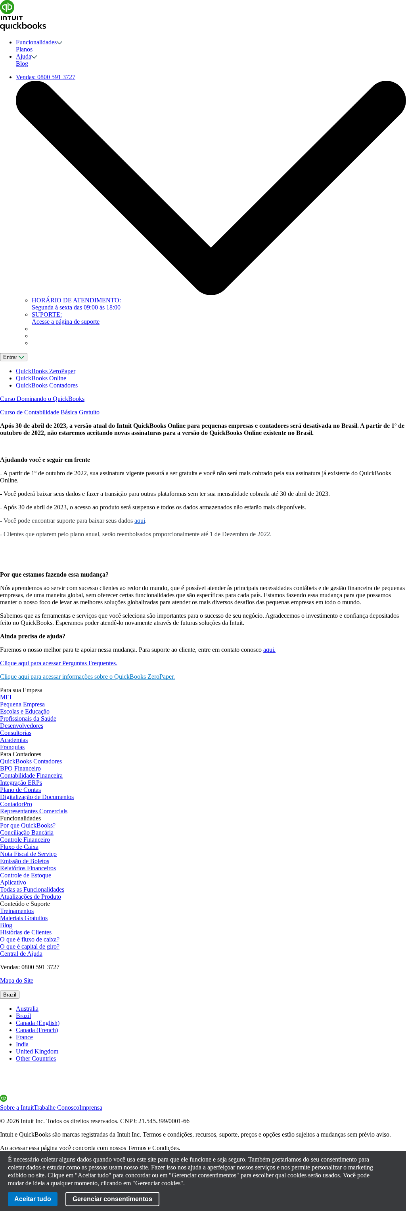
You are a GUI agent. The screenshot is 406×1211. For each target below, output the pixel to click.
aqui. (269, 649)
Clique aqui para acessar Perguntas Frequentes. (58, 663)
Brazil (9, 995)
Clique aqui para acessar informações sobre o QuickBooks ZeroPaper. (87, 676)
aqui (139, 520)
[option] (211, 1008)
